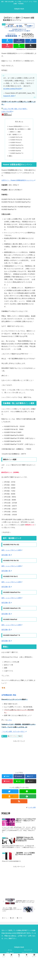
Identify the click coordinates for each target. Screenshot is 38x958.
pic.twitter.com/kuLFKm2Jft (12, 88)
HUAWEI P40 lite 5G (16, 140)
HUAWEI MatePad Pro (16, 145)
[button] (34, 470)
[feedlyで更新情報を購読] (27, 796)
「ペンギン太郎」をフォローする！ (13, 731)
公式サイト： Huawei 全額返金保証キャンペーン (17, 180)
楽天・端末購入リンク (15, 134)
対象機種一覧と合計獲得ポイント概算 (20, 129)
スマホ (5, 736)
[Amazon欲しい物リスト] (10, 796)
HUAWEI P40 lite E (15, 142)
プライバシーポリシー (28, 953)
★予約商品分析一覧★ (8, 695)
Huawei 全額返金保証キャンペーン (19, 126)
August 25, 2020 (8, 96)
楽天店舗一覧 (5, 555)
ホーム (10, 950)
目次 (16, 121)
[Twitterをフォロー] (10, 791)
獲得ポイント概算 (15, 132)
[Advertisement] (19, 756)
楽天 (21, 736)
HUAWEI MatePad (15, 150)
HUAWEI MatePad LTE (17, 148)
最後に (11, 156)
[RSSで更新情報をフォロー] (19, 801)
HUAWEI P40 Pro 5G (16, 137)
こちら (9, 720)
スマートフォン (13, 736)
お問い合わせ (10, 953)
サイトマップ (28, 950)
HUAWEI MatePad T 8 (16, 153)
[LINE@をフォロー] (27, 791)
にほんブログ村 (6, 111)
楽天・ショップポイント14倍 (11, 550)
